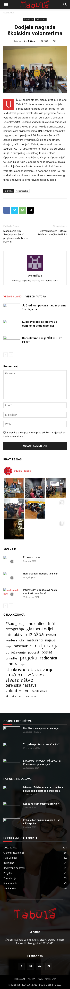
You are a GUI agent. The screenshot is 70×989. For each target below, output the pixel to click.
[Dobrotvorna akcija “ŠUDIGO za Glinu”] (11, 342)
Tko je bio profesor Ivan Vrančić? (41, 744)
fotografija (14, 629)
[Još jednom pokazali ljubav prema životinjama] (11, 309)
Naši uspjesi (41, 19)
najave (50, 640)
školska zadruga (17, 696)
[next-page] (11, 354)
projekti (28, 657)
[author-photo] (35, 270)
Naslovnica (8, 12)
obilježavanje (15, 652)
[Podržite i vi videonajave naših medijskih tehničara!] (11, 594)
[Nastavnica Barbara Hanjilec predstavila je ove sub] (56, 529)
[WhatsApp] (22, 210)
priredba (11, 658)
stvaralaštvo (19, 680)
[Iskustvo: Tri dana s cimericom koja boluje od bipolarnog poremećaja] (11, 792)
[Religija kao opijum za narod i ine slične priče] (11, 824)
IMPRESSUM (19, 978)
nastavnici (22, 646)
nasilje (8, 647)
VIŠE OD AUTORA (35, 296)
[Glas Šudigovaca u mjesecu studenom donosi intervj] (35, 488)
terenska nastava (21, 685)
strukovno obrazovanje (29, 669)
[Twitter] (14, 210)
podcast (33, 652)
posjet (47, 652)
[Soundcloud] (39, 966)
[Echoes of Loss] (11, 561)
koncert (51, 635)
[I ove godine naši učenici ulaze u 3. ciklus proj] (35, 529)
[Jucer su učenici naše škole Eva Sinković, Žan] (56, 508)
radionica (48, 658)
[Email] (30, 210)
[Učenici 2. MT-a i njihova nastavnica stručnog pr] (14, 529)
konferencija (14, 640)
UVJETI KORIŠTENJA (47, 978)
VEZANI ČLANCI (12, 296)
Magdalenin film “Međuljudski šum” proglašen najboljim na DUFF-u (15, 236)
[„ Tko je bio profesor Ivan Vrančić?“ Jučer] (56, 488)
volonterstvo (22, 191)
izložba (36, 634)
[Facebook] (6, 210)
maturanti (35, 640)
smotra (12, 663)
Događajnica (28, 19)
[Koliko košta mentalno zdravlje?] (11, 808)
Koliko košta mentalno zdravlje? (41, 803)
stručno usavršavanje (25, 674)
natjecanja (47, 645)
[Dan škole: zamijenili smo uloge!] (11, 732)
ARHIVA (31, 978)
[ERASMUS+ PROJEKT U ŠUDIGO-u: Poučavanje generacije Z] (11, 765)
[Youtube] (48, 966)
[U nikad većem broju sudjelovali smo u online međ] (14, 508)
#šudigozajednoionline (25, 623)
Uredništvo (29, 41)
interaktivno (16, 634)
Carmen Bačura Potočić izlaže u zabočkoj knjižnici (52, 232)
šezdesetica (39, 691)
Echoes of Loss (31, 557)
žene (33, 696)
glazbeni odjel (39, 629)
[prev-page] (5, 354)
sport (24, 664)
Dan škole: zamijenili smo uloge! (41, 728)
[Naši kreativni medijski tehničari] (11, 578)
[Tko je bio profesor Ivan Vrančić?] (11, 749)
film (51, 623)
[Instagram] (30, 966)
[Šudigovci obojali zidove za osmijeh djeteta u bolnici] (11, 326)
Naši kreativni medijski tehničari (40, 573)
